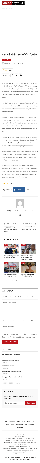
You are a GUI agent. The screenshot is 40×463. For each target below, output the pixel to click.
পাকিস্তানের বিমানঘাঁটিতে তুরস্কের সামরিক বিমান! (11, 360)
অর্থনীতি (23, 421)
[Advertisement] (20, 31)
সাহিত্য (7, 424)
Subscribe (31, 403)
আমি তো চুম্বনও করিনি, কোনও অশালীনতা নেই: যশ (12, 377)
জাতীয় (6, 421)
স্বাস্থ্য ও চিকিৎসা (19, 424)
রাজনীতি (3, 59)
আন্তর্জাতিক (12, 421)
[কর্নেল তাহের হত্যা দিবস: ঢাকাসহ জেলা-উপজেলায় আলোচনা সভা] (11, 267)
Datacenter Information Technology (24, 457)
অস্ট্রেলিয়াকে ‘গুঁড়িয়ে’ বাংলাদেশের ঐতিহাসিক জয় (11, 371)
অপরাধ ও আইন (20, 427)
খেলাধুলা (6, 244)
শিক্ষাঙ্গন (33, 421)
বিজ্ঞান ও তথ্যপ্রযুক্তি (29, 424)
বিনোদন (23, 263)
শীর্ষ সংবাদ (8, 59)
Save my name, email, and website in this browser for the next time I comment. (19, 335)
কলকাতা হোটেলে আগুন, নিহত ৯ (8, 366)
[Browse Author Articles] (20, 203)
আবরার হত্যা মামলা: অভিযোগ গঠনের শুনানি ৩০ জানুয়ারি (11, 229)
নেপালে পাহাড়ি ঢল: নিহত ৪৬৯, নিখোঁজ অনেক (11, 354)
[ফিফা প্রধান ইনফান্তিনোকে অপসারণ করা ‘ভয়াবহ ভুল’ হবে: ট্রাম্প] (11, 249)
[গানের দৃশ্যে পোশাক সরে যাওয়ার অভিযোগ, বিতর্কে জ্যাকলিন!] (28, 267)
